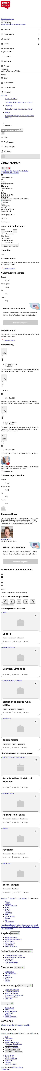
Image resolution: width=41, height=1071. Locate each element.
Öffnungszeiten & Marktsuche (14, 995)
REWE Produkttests (11, 946)
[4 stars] (25, 602)
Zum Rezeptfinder (9, 268)
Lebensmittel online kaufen (13, 955)
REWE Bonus (9, 941)
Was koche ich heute (11, 997)
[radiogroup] (20, 602)
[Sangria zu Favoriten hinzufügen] (36, 615)
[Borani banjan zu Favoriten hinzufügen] (36, 866)
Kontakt (7, 981)
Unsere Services (10, 943)
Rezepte (19, 115)
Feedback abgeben (20, 323)
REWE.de (4, 898)
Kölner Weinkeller (10, 1017)
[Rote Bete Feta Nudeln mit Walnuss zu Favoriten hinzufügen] (36, 760)
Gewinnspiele (9, 945)
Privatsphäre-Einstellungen (13, 1044)
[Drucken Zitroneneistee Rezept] (3, 168)
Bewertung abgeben (7, 604)
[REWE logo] (4, 95)
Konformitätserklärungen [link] (13, 1049)
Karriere (7, 975)
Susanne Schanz (6, 539)
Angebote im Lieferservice (13, 939)
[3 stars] (19, 602)
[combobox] (10, 130)
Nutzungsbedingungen (12, 1042)
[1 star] (5, 602)
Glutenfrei (16, 171)
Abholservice (9, 959)
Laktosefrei (9, 171)
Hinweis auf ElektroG (12, 1047)
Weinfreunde (9, 1013)
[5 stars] (32, 602)
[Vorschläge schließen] (3, 133)
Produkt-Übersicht (10, 961)
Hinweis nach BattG (11, 1046)
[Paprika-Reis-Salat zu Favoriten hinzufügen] (36, 796)
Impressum (8, 1040)
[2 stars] (12, 602)
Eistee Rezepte (22, 898)
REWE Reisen (9, 1008)
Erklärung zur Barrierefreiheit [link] (14, 1051)
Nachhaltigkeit (9, 972)
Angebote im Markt (11, 937)
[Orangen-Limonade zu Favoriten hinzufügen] (36, 650)
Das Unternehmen (10, 973)
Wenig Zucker (23, 171)
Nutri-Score (8, 999)
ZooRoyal (8, 1015)
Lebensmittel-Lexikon (12, 991)
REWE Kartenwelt (11, 1011)
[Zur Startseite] (7, 12)
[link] (22, 100)
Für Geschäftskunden (11, 963)
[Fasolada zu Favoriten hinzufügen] (36, 831)
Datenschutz (9, 1038)
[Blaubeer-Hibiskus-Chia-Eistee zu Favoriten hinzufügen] (36, 683)
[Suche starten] (21, 130)
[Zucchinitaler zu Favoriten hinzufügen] (36, 721)
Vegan (3, 171)
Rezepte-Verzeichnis (11, 993)
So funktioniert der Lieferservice (15, 957)
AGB (6, 1037)
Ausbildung (8, 977)
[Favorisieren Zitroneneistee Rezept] (8, 168)
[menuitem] (20, 29)
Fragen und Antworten (12, 990)
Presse (7, 979)
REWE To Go (9, 1009)
